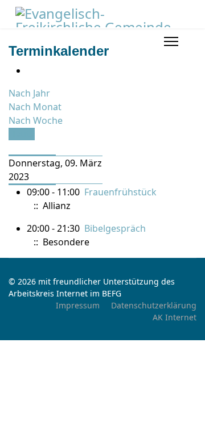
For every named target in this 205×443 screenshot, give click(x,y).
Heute (22, 134)
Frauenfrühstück (120, 192)
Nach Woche (36, 120)
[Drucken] (30, 70)
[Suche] (12, 147)
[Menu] (171, 41)
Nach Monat (35, 107)
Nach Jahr (29, 93)
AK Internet (174, 317)
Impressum (78, 305)
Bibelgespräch (115, 228)
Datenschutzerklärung (153, 305)
